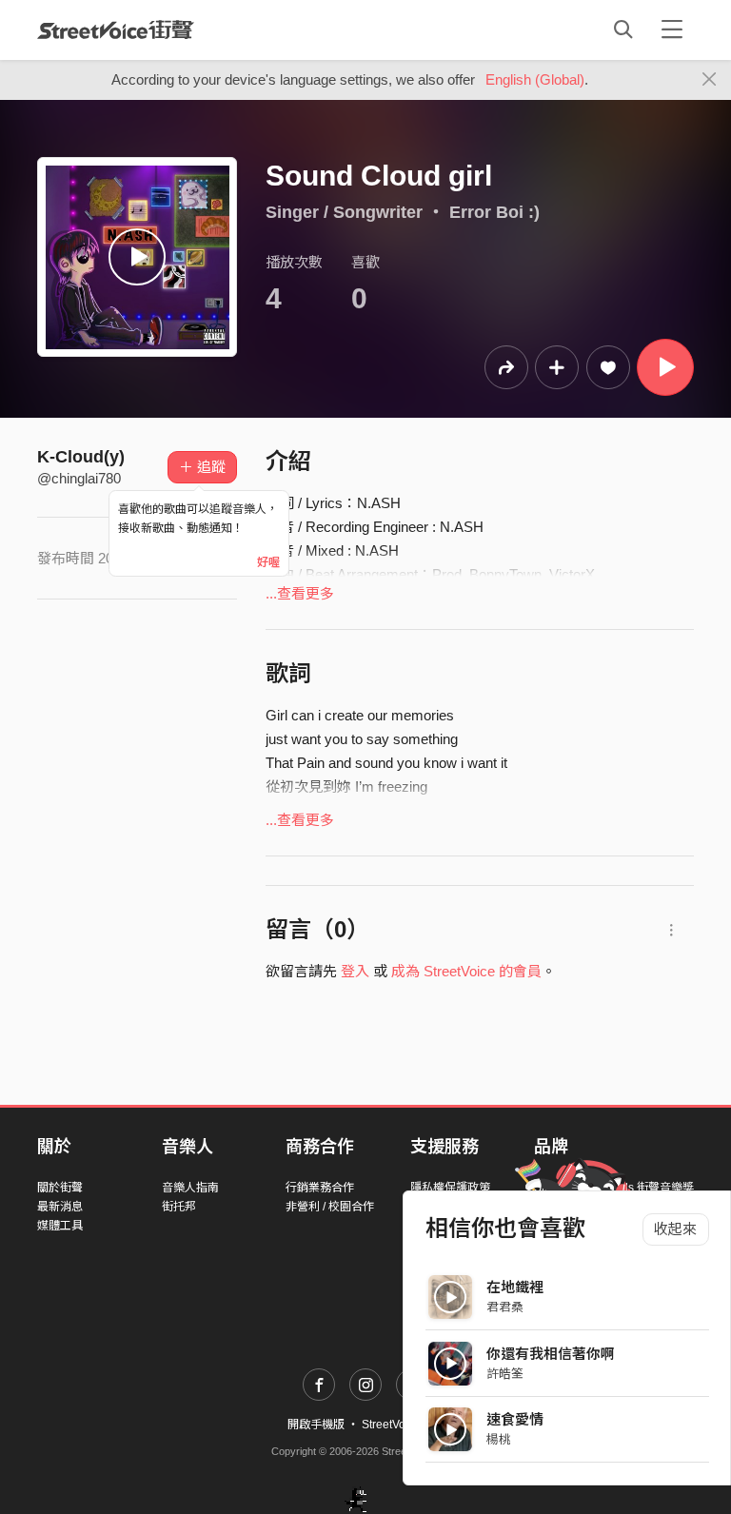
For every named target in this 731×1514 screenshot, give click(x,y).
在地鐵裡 (514, 1287)
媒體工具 (60, 1225)
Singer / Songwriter (344, 212)
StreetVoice (115, 29)
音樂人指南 (190, 1187)
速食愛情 (514, 1419)
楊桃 (498, 1439)
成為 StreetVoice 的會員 (466, 971)
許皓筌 (505, 1374)
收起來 (675, 1229)
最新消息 (60, 1206)
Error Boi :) (494, 212)
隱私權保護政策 (450, 1187)
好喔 (268, 562)
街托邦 (179, 1206)
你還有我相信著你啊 (550, 1354)
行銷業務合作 (320, 1187)
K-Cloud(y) (81, 456)
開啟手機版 (316, 1424)
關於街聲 (60, 1187)
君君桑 (505, 1307)
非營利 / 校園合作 (330, 1206)
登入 (355, 971)
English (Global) (534, 79)
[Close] (709, 80)
